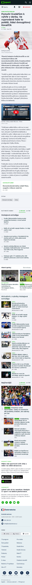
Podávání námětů (22, 560)
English (3, 582)
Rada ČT (19, 553)
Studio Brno (20, 546)
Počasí (3, 557)
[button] (16, 112)
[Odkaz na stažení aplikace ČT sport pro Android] (18, 477)
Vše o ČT (3, 567)
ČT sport (3, 27)
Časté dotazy (20, 564)
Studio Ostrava (21, 550)
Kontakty (19, 567)
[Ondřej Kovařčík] (16, 40)
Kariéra (19, 557)
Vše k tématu (27, 267)
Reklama (19, 543)
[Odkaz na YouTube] (14, 502)
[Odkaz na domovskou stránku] (8, 2)
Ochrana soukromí (12, 582)
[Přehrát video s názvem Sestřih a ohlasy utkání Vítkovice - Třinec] (16, 112)
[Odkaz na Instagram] (2, 502)
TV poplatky (4, 546)
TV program (4, 539)
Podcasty (4, 553)
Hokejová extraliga (8, 11)
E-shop (3, 560)
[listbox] (16, 533)
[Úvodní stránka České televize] (8, 510)
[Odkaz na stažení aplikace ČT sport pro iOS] (6, 477)
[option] (6, 533)
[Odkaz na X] (10, 502)
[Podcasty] (14, 7)
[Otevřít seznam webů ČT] (30, 2)
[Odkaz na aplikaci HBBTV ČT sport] (6, 481)
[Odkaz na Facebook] (6, 502)
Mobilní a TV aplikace (7, 564)
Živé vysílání (4, 543)
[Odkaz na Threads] (18, 502)
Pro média (20, 539)
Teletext (3, 550)
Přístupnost (21, 582)
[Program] (19, 7)
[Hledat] (26, 2)
